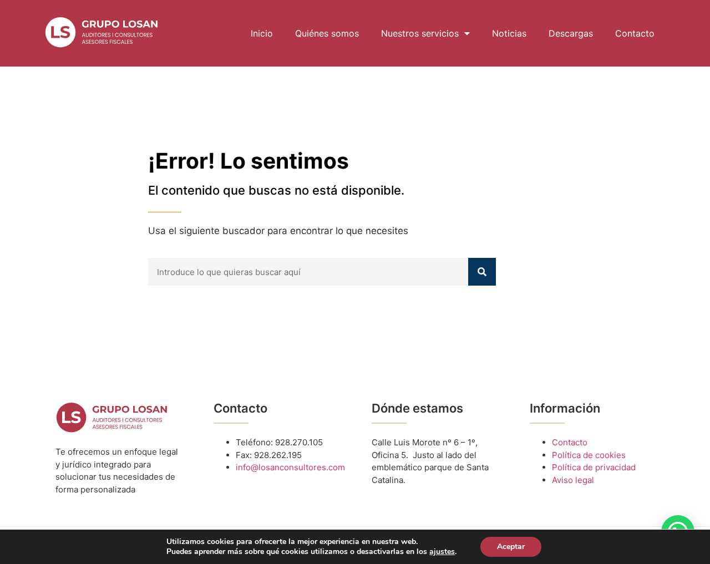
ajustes (442, 552)
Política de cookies (589, 455)
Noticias (509, 33)
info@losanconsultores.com (290, 467)
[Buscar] (482, 272)
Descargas (571, 33)
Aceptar (511, 546)
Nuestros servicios (420, 33)
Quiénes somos (327, 33)
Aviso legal (573, 480)
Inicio (262, 33)
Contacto (635, 33)
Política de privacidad (594, 467)
